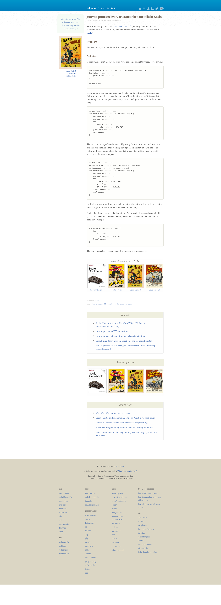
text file (110, 304)
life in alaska (143, 548)
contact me (142, 517)
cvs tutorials (116, 546)
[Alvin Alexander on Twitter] (156, 9)
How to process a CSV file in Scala (112, 331)
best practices (90, 557)
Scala (89, 32)
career (114, 504)
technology (116, 530)
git (86, 526)
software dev (90, 565)
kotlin (61, 531)
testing (87, 569)
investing (141, 532)
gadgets (115, 527)
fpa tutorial (116, 523)
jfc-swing (62, 527)
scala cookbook (126, 304)
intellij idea (63, 508)
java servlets (64, 524)
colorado (115, 542)
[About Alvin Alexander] (148, 9)
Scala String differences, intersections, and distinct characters (124, 340)
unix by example (91, 497)
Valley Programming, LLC (127, 471)
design (114, 508)
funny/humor (117, 512)
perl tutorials (64, 542)
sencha (88, 553)
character (99, 304)
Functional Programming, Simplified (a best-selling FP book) (124, 427)
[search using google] (143, 9)
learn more (120, 466)
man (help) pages (92, 504)
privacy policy (117, 493)
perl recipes (63, 549)
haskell (88, 530)
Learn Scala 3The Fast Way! (70, 73)
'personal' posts (144, 536)
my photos (142, 525)
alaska (114, 538)
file (105, 304)
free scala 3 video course (148, 493)
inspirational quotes (146, 529)
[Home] (139, 9)
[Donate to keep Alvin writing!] (161, 9)
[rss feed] (152, 9)
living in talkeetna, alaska (148, 552)
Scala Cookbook (121, 26)
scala (97, 301)
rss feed (141, 521)
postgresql (89, 546)
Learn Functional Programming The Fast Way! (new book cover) (126, 417)
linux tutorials (90, 493)
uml (86, 572)
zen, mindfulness (145, 544)
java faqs (62, 504)
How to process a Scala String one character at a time (120, 335)
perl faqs (62, 546)
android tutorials (65, 497)
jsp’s (60, 520)
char (93, 304)
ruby (87, 549)
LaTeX (113, 534)
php (86, 538)
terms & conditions (119, 497)
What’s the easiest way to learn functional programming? (122, 422)
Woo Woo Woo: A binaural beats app (113, 412)
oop (86, 534)
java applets (63, 500)
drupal (87, 519)
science (141, 540)
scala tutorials (90, 515)
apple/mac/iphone (119, 500)
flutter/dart (89, 522)
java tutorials (64, 493)
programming (90, 561)
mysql (87, 542)
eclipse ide (63, 512)
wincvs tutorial (118, 550)
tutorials (88, 500)
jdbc (60, 516)
